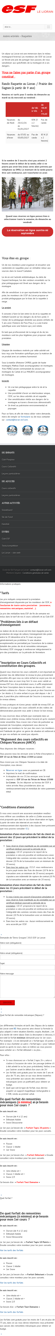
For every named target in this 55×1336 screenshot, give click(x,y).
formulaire (25, 416)
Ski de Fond (7, 517)
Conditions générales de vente (36, 573)
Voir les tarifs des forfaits (12, 1250)
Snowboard (7, 510)
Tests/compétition (10, 545)
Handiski (5, 524)
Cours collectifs (9, 488)
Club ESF (6, 538)
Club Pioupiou (8, 459)
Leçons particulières (11, 473)
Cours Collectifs (9, 466)
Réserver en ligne (14, 770)
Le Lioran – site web (11, 552)
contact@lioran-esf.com (17, 419)
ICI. (27, 828)
